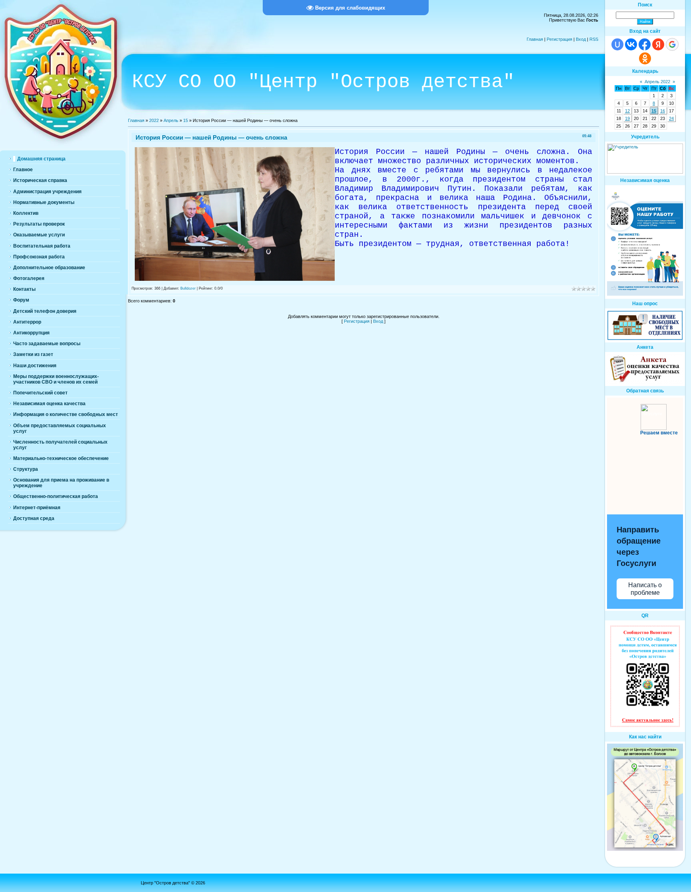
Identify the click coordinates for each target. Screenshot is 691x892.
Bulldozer (188, 288)
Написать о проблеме (645, 589)
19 (627, 118)
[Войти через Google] (672, 44)
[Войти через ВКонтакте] (631, 44)
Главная (535, 39)
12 (627, 110)
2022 (154, 120)
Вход (581, 39)
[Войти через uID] (617, 44)
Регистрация (559, 39)
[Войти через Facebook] (645, 44)
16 (662, 110)
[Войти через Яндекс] (658, 44)
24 (671, 118)
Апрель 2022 (657, 81)
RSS (593, 39)
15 (185, 120)
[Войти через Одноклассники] (645, 58)
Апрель (171, 120)
